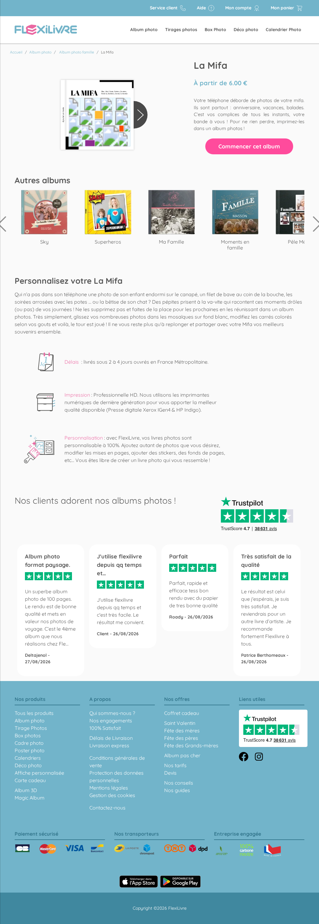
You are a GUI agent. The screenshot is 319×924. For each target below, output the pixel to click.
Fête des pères (181, 738)
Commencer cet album (249, 146)
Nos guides (177, 790)
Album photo (144, 29)
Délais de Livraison (111, 738)
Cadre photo (29, 743)
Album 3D (26, 790)
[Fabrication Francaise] (246, 850)
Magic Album (30, 798)
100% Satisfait (105, 728)
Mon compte (239, 8)
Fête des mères (182, 730)
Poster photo (30, 750)
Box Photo (215, 29)
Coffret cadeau (181, 713)
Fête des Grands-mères (191, 745)
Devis (170, 773)
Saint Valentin (179, 723)
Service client (164, 8)
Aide (202, 8)
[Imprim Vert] (221, 851)
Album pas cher (182, 755)
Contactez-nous (107, 808)
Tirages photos (181, 29)
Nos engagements (110, 720)
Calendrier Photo (283, 29)
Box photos (28, 735)
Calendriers (28, 758)
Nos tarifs (175, 765)
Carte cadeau (30, 780)
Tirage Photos (31, 728)
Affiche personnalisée (39, 773)
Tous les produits (34, 713)
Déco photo (246, 29)
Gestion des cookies (112, 795)
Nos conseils (178, 783)
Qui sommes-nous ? (112, 713)
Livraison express (109, 745)
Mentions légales (108, 788)
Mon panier (283, 8)
